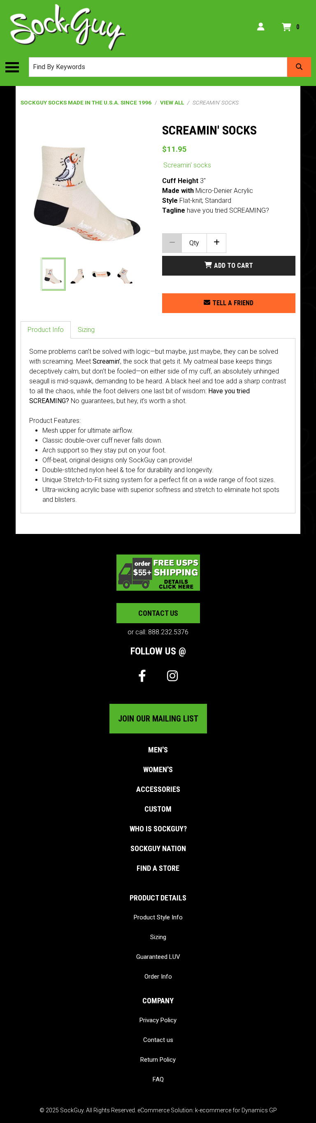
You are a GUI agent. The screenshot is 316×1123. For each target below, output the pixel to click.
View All (172, 102)
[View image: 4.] (125, 274)
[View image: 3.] (101, 274)
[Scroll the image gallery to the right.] (143, 274)
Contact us (158, 613)
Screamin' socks (187, 165)
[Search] (299, 67)
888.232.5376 (168, 632)
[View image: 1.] (53, 274)
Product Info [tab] (46, 330)
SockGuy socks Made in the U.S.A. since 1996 (86, 102)
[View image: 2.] (77, 274)
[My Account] (261, 27)
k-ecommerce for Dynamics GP (236, 1110)
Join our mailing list (158, 719)
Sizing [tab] (86, 330)
